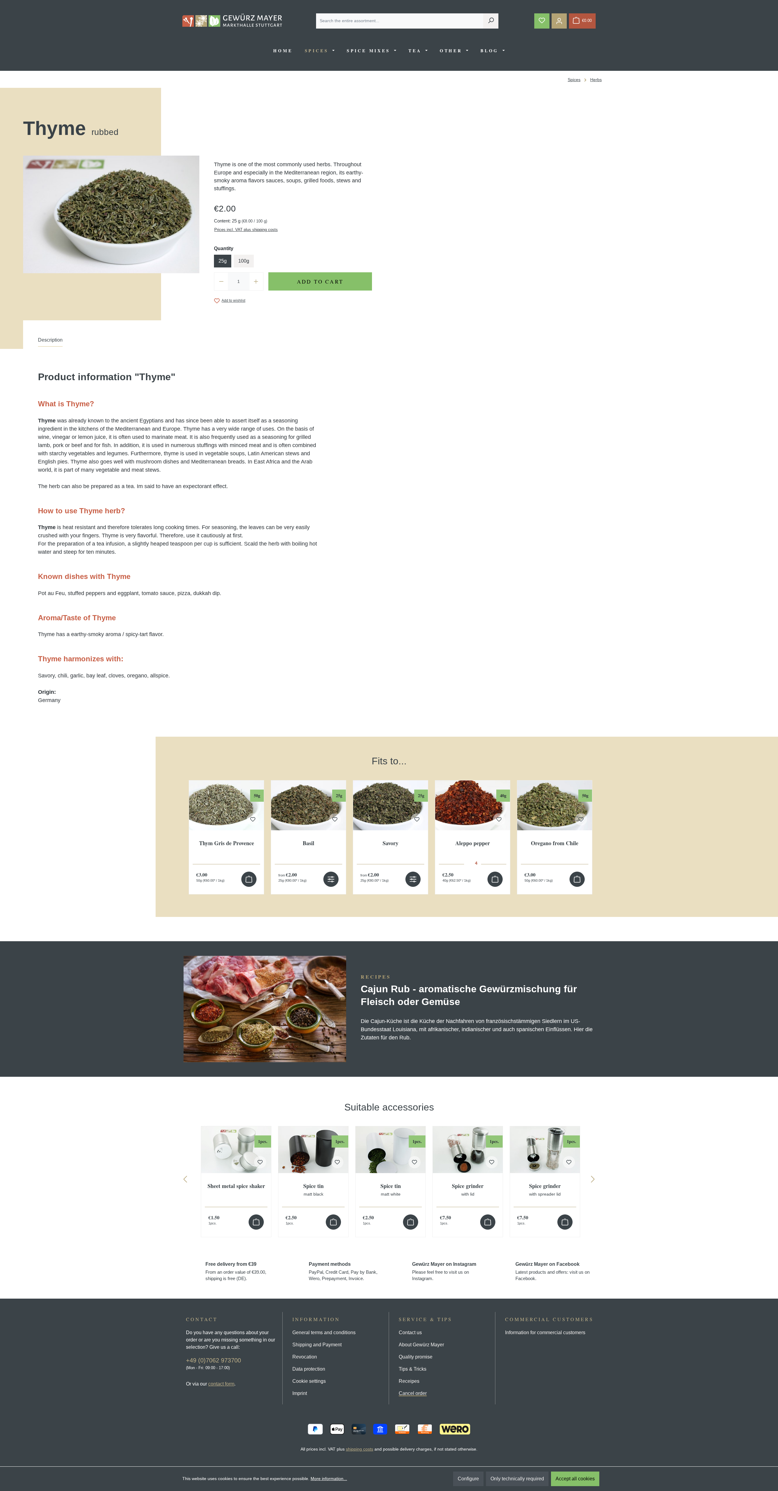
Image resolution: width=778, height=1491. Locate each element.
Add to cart (320, 281)
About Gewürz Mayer (421, 1344)
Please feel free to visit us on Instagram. (444, 1271)
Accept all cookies (575, 1478)
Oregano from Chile (554, 843)
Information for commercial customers (545, 1332)
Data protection (308, 1369)
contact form (221, 1383)
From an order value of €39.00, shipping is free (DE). (235, 1271)
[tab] (50, 341)
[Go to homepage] (232, 20)
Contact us (410, 1332)
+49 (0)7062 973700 (213, 1360)
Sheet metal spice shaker (236, 1186)
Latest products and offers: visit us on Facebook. (552, 1271)
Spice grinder (468, 1190)
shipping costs (359, 1449)
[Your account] (559, 21)
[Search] (490, 21)
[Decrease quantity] (221, 281)
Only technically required (517, 1478)
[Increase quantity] (256, 281)
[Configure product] (331, 879)
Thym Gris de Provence (226, 843)
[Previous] (185, 1180)
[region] (389, 818)
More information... (329, 1478)
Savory (390, 843)
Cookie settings (309, 1381)
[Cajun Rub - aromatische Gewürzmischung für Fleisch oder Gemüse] (264, 1009)
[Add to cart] (248, 879)
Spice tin (313, 1190)
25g (223, 260)
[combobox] (400, 21)
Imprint (299, 1393)
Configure (468, 1478)
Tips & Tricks (412, 1369)
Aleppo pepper (472, 843)
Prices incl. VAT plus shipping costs (246, 229)
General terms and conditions (324, 1332)
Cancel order (413, 1393)
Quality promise (415, 1356)
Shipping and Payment (317, 1344)
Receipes (409, 1381)
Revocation (304, 1356)
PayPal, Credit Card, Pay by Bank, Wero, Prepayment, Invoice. (343, 1271)
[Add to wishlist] (253, 819)
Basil (308, 843)
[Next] (592, 1180)
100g (243, 260)
